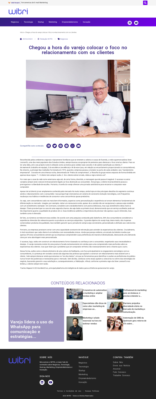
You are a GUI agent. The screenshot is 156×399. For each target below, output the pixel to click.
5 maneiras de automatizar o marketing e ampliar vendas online (95, 293)
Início (22, 32)
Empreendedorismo (70, 22)
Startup (41, 22)
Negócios (15, 22)
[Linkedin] (130, 23)
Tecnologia (28, 22)
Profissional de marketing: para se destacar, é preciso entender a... (135, 293)
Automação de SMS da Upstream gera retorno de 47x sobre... (134, 321)
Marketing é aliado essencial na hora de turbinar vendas (92, 321)
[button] (145, 3)
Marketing (53, 22)
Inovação (86, 22)
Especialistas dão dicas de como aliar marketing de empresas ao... (94, 306)
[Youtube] (136, 23)
